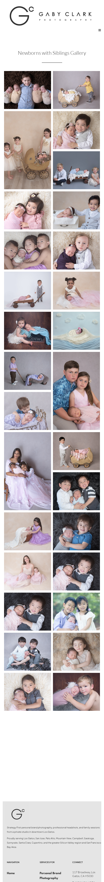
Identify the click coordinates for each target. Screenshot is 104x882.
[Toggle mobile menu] (99, 30)
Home (11, 873)
